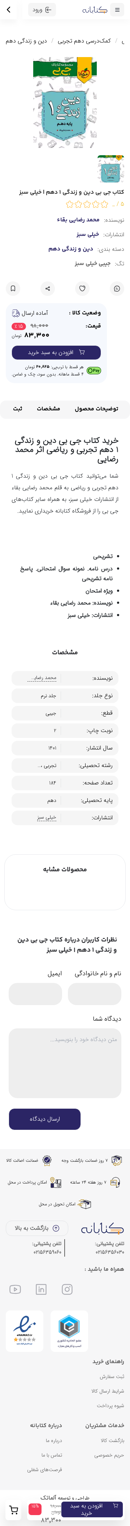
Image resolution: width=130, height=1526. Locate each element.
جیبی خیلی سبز (92, 264)
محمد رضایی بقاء (78, 220)
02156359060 (47, 1252)
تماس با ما (52, 1455)
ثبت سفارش (112, 1377)
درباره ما (54, 1441)
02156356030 (110, 1252)
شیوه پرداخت (110, 1406)
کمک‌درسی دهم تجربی (84, 41)
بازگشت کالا (112, 1441)
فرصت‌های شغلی (44, 1470)
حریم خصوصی (109, 1455)
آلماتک (48, 1497)
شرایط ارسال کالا (107, 1391)
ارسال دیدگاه (45, 1119)
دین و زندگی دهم (26, 41)
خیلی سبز (88, 234)
